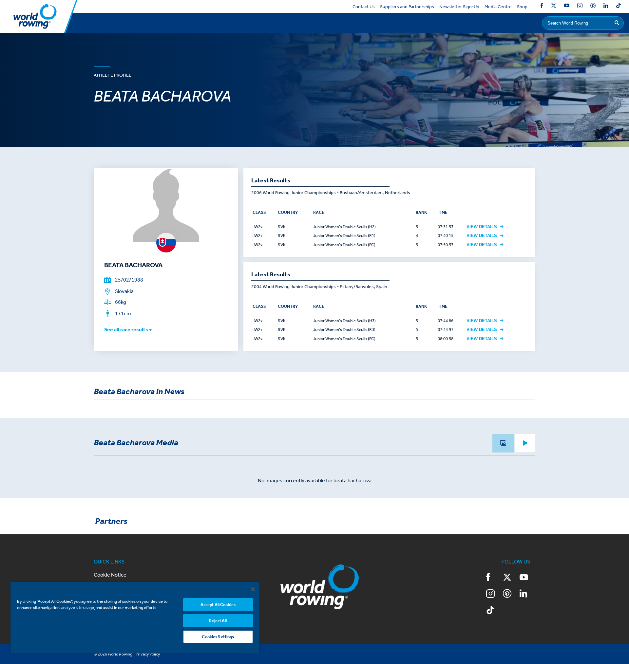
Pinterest (593, 7)
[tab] (503, 443)
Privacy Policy (148, 654)
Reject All (218, 620)
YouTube (566, 7)
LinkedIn (605, 7)
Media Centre (498, 6)
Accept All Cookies (218, 604)
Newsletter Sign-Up (459, 6)
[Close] (253, 589)
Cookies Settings (218, 636)
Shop (522, 6)
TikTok (618, 7)
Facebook (542, 7)
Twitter (553, 7)
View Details (482, 226)
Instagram (579, 7)
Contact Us (364, 6)
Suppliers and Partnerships (407, 6)
